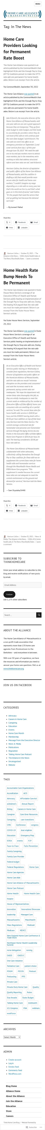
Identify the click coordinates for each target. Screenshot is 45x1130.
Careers (9, 1116)
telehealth (32, 1003)
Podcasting (11, 976)
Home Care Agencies (15, 872)
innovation (11, 909)
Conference (21, 825)
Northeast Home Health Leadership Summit (22, 944)
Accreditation (12, 793)
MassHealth (15, 259)
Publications (13, 747)
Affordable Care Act (28, 798)
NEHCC (23, 930)
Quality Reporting (14, 992)
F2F (30, 840)
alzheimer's (11, 803)
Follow (9, 594)
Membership (13, 736)
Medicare (10, 930)
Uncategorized (14, 761)
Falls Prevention (31, 846)
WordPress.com (14, 1074)
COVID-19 (11, 830)
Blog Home (11, 1086)
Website (11, 765)
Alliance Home (13, 1091)
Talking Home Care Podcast (20, 754)
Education (12, 726)
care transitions (27, 819)
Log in (11, 1063)
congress (34, 825)
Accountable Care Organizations (20, 788)
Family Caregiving (14, 851)
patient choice (30, 966)
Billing (9, 809)
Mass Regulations (14, 925)
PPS (23, 976)
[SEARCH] (39, 615)
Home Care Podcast (15, 888)
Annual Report (28, 803)
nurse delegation (14, 950)
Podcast (32, 971)
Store (9, 1111)
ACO (25, 793)
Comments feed (15, 1070)
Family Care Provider (15, 856)
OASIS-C (21, 955)
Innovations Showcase (30, 909)
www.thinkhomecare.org (14, 668)
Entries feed (13, 1066)
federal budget (13, 861)
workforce (11, 1013)
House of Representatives (18, 904)
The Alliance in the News (17, 539)
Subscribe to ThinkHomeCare (15, 560)
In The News (16, 542)
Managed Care (27, 914)
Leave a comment (32, 259)
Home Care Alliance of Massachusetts (23, 883)
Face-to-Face (12, 846)
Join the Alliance (14, 1101)
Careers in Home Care (17, 719)
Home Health (12, 893)
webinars (36, 1008)
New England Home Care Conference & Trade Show (23, 936)
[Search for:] (20, 615)
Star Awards (12, 997)
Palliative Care (13, 966)
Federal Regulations (15, 867)
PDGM (9, 971)
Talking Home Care (15, 1003)
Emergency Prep (27, 835)
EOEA (22, 256)
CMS (9, 825)
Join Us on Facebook (18, 685)
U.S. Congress (12, 1008)
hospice (10, 898)
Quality (36, 987)
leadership (11, 914)
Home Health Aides (31, 256)
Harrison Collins (13, 253)
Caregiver (11, 814)
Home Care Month (16, 733)
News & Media (14, 743)
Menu (38, 4)
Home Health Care (32, 893)
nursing (29, 950)
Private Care (12, 981)
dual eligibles (26, 830)
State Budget (28, 997)
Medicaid (30, 925)
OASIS (9, 955)
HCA (34, 539)
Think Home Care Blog (12, 1122)
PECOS (21, 971)
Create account (14, 1059)
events (20, 840)
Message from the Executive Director (24, 740)
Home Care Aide (13, 877)
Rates (22, 259)
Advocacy (12, 715)
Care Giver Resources (29, 814)
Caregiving (12, 722)
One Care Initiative (15, 960)
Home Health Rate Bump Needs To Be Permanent (21, 276)
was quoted (29, 94)
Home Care (34, 867)
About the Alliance (15, 1096)
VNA (25, 1008)
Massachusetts (13, 919)
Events (11, 729)
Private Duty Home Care (17, 987)
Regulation (13, 751)
